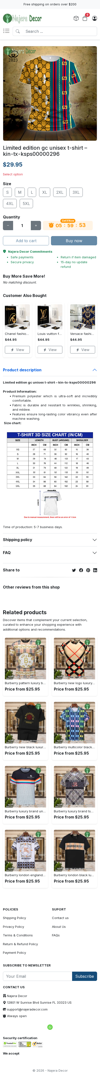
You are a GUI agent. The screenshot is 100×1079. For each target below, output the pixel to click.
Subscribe (84, 976)
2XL (59, 192)
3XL (76, 192)
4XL (10, 203)
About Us (59, 927)
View (20, 350)
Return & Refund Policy (20, 944)
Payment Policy (14, 952)
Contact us (60, 918)
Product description (22, 369)
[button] (8, 31)
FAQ (7, 552)
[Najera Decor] (22, 18)
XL (44, 192)
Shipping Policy (14, 918)
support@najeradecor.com (27, 1009)
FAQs (56, 935)
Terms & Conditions (18, 935)
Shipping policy (17, 539)
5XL (26, 203)
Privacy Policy (13, 927)
